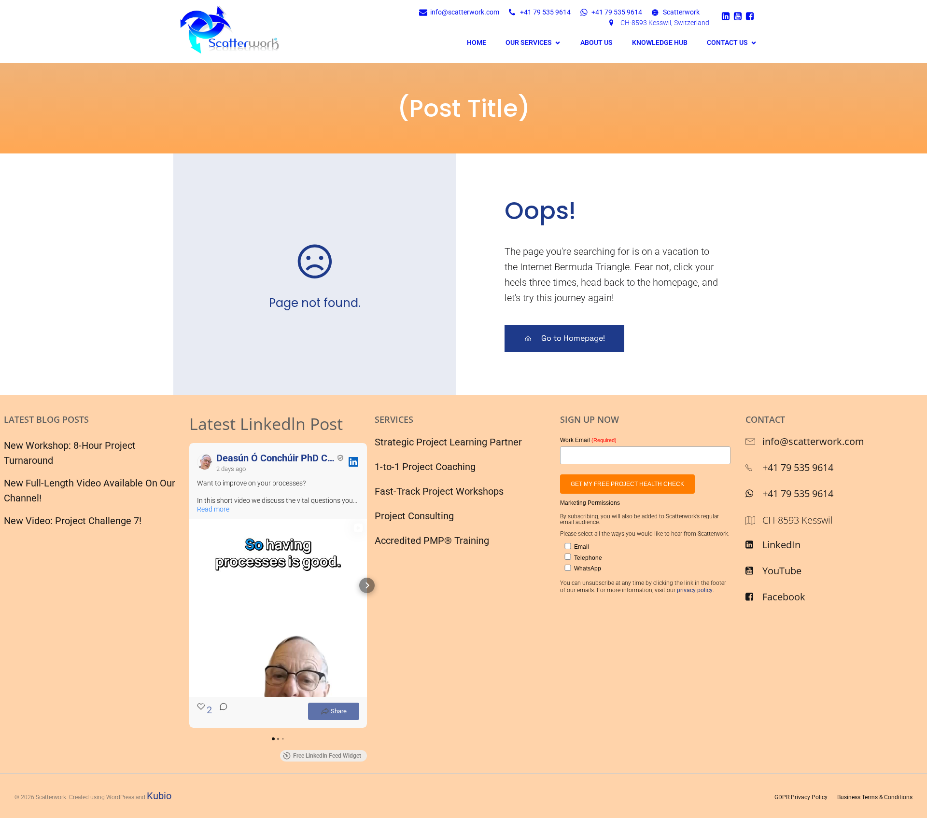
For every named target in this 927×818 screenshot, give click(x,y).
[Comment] (220, 711)
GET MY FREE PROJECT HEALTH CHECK (627, 484)
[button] (189, 585)
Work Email (588, 440)
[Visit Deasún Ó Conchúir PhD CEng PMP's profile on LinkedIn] (204, 462)
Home (476, 42)
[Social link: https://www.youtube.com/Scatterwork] (739, 16)
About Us (596, 42)
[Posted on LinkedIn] (353, 462)
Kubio (159, 796)
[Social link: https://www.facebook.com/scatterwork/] (751, 16)
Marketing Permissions (590, 502)
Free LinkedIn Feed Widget (327, 755)
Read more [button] (213, 509)
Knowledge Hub (660, 42)
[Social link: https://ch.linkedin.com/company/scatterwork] (727, 16)
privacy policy (695, 590)
